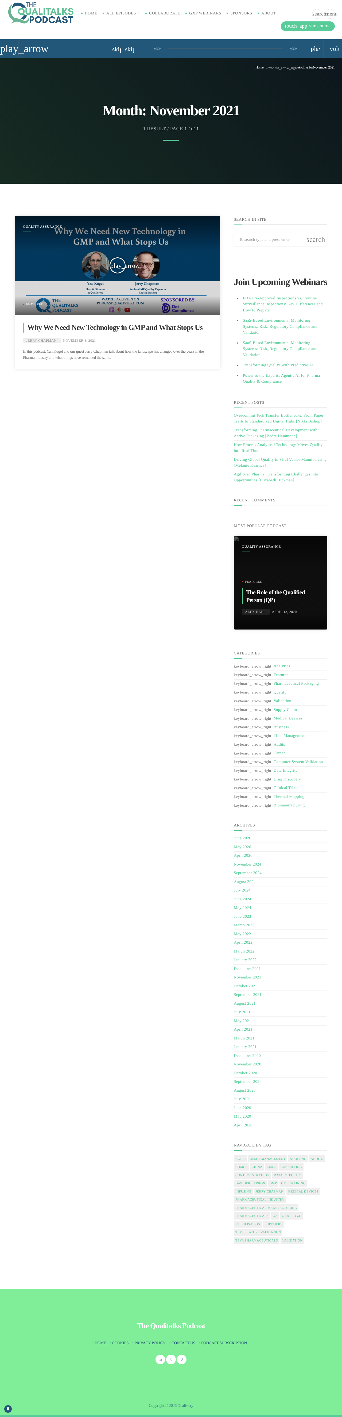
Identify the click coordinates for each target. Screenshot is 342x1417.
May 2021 (242, 1021)
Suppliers (273, 1224)
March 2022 (244, 951)
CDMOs (241, 1167)
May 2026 (242, 847)
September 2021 (248, 995)
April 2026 (243, 856)
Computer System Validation (298, 762)
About (268, 13)
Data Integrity (286, 770)
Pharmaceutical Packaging (296, 683)
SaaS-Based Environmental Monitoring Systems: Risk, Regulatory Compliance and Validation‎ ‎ (280, 349)
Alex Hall (255, 612)
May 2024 (242, 908)
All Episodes (121, 13)
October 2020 (245, 1073)
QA (275, 1216)
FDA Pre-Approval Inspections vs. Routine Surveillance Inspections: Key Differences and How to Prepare (283, 304)
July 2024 (242, 890)
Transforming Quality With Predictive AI (278, 365)
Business (281, 727)
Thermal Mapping (289, 797)
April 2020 (243, 1125)
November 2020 (247, 1064)
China (257, 1167)
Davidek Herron (250, 1183)
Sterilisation (247, 1224)
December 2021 (247, 969)
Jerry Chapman (41, 340)
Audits (279, 744)
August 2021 (245, 1003)
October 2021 (245, 986)
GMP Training (293, 1183)
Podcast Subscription (224, 1343)
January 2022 (245, 960)
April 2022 (243, 942)
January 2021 (245, 1047)
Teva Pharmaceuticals (256, 1240)
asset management (267, 1159)
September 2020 (248, 1082)
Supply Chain (285, 710)
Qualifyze (291, 1216)
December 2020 (247, 1056)
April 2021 (243, 1029)
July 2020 (242, 1099)
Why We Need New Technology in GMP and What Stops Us (115, 327)
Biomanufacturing (289, 805)
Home (91, 13)
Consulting (291, 1167)
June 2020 (242, 1108)
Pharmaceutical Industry (260, 1199)
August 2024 (245, 882)
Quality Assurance (42, 226)
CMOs (271, 1167)
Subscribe (307, 26)
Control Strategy (252, 1175)
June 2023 (242, 917)
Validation (282, 701)
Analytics (282, 666)
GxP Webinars (205, 13)
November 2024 (247, 864)
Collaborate (164, 13)
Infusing (243, 1191)
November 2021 (247, 977)
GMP (273, 1183)
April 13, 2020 (284, 612)
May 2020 (242, 1116)
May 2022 (242, 934)
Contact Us (183, 1343)
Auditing (298, 1159)
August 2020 (245, 1090)
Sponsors (241, 13)
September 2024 (248, 873)
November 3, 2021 (79, 340)
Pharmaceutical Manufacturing (266, 1208)
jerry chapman (269, 1191)
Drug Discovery (287, 779)
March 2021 (244, 1038)
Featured (35, 304)
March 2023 (244, 925)
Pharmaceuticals (252, 1216)
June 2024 (242, 899)
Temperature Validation (258, 1232)
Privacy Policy (149, 1343)
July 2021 (242, 1012)
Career (279, 753)
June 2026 (242, 838)
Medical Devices (288, 718)
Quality (280, 692)
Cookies (120, 1343)
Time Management (290, 736)
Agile (240, 1159)
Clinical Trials (286, 788)
